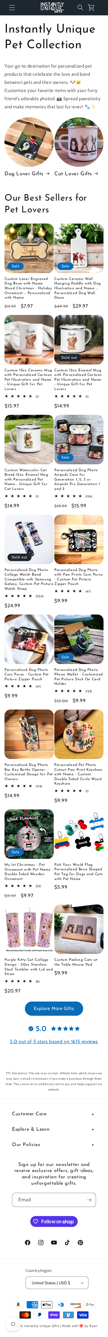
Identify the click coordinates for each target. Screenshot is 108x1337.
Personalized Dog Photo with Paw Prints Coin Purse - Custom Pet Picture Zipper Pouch (78, 577)
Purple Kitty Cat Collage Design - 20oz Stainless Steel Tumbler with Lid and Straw (28, 967)
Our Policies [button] (26, 1144)
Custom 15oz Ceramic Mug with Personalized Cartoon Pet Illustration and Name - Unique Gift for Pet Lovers (28, 380)
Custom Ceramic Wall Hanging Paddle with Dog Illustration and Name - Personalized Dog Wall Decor (77, 288)
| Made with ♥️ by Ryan (79, 1326)
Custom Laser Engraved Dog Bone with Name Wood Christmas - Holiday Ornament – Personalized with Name (28, 288)
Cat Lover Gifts (73, 173)
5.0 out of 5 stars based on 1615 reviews (54, 1041)
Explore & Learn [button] (31, 1129)
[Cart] (93, 7)
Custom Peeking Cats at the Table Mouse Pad (75, 962)
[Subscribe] (89, 1200)
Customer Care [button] (29, 1114)
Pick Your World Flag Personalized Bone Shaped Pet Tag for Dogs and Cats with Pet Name (78, 872)
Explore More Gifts (54, 1008)
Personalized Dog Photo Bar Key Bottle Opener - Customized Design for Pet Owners (28, 772)
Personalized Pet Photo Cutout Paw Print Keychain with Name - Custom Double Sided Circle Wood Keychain (78, 774)
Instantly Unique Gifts (41, 1326)
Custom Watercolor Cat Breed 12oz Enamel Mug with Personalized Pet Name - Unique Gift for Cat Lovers (26, 479)
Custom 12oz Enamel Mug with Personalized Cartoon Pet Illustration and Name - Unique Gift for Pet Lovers (78, 380)
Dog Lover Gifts (24, 173)
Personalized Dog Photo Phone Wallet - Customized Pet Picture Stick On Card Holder (78, 677)
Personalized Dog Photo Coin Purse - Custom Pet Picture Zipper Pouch (26, 674)
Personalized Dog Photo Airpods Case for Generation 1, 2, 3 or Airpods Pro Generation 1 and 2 (77, 479)
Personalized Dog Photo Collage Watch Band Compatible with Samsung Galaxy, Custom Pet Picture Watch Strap (28, 579)
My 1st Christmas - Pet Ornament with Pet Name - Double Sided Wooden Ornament (28, 872)
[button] (12, 7)
